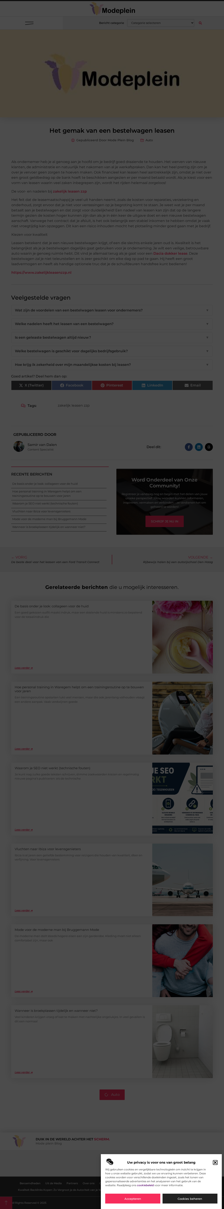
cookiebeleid (145, 1185)
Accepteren (132, 1198)
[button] (215, 1162)
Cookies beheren (190, 1198)
